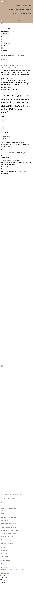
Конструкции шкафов (8, 536)
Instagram (4, 567)
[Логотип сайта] (12, 24)
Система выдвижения (8, 524)
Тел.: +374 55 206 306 (9, 498)
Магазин (4, 553)
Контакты (4, 550)
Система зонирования (8, 540)
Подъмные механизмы (8, 517)
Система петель (6, 520)
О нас (3, 547)
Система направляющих (9, 527)
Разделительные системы (9, 530)
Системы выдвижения (15, 65)
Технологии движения (8, 533)
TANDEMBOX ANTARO (8, 68)
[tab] (11, 153)
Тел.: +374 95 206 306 (9, 503)
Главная (4, 65)
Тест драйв (4, 556)
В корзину (6, 132)
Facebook (4, 564)
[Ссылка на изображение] (10, 429)
